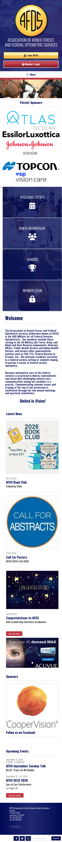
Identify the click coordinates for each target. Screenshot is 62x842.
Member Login (32, 64)
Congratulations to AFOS (22, 617)
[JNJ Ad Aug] (32, 653)
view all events (15, 795)
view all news (14, 633)
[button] (4, 88)
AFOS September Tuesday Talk (26, 766)
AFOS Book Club (16, 482)
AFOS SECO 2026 (17, 780)
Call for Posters (16, 557)
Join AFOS (32, 55)
